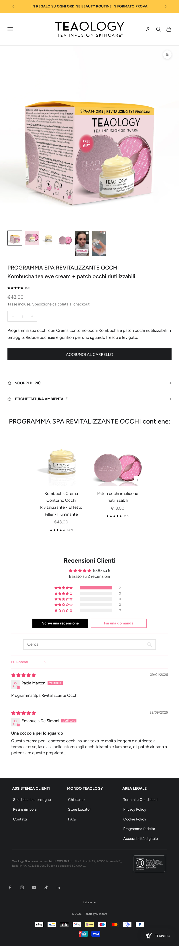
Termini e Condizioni (140, 799)
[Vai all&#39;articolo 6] (98, 243)
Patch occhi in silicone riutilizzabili (117, 497)
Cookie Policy (134, 819)
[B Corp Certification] (149, 863)
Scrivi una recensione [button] (60, 623)
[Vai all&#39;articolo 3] (48, 238)
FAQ (72, 819)
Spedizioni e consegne (32, 799)
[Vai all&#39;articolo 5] (82, 243)
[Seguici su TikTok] (46, 887)
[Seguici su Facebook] (9, 887)
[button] (64, 587)
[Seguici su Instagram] (22, 887)
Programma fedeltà (139, 829)
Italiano (87, 902)
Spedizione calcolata (50, 304)
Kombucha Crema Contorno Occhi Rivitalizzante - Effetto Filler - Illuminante (61, 504)
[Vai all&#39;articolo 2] (31, 238)
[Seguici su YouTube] (34, 887)
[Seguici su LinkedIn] (58, 887)
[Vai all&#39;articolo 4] (65, 238)
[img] (23, 675)
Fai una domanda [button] (119, 623)
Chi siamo (76, 799)
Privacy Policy (134, 809)
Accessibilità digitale (140, 838)
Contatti (20, 819)
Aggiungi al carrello (89, 354)
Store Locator (79, 809)
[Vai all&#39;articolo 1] (14, 238)
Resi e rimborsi (25, 809)
